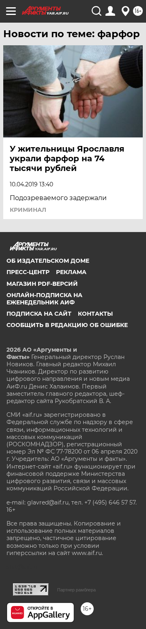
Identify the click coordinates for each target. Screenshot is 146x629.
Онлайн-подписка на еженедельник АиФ (44, 298)
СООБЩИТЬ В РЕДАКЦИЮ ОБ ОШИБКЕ (67, 325)
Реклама (71, 272)
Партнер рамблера (76, 589)
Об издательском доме (47, 260)
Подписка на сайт (38, 313)
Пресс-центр (27, 272)
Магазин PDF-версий (42, 283)
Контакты (95, 313)
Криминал (28, 210)
